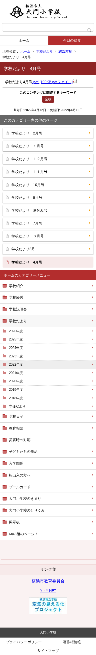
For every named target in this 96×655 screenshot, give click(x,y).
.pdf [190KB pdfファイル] (52, 82)
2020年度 (16, 381)
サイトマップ (48, 651)
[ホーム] (48, 11)
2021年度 (16, 373)
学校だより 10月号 (28, 185)
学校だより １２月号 (29, 159)
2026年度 (16, 331)
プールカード (19, 487)
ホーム (24, 40)
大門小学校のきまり (25, 498)
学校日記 (16, 416)
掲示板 (14, 522)
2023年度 (16, 356)
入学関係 (16, 463)
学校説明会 (18, 309)
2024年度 (16, 348)
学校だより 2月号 (27, 133)
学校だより (44, 51)
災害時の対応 (19, 440)
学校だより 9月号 (27, 197)
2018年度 (16, 398)
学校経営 (16, 297)
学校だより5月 (23, 249)
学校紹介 (16, 286)
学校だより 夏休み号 (29, 210)
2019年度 (16, 390)
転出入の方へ (19, 475)
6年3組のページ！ (23, 534)
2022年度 (65, 51)
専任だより (17, 406)
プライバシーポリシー (24, 642)
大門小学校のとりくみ (27, 510)
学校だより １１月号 (29, 172)
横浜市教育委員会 (48, 581)
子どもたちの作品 (23, 451)
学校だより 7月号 (27, 223)
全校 (48, 99)
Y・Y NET (48, 591)
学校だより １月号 (28, 146)
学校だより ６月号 (28, 236)
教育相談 (16, 428)
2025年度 (16, 339)
